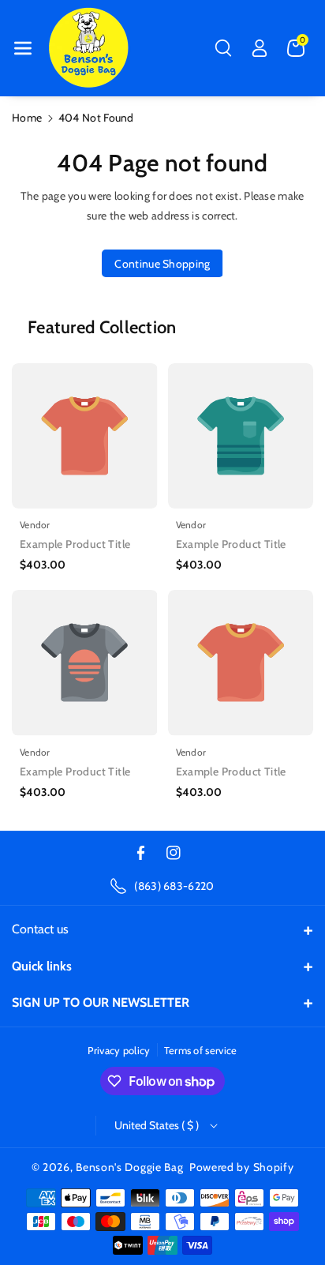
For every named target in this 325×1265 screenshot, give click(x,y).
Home (27, 118)
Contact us (40, 929)
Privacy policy (119, 1050)
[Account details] (259, 48)
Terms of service (200, 1050)
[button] (23, 48)
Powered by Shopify (241, 1167)
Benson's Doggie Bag (129, 1167)
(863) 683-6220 (174, 886)
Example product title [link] (75, 544)
